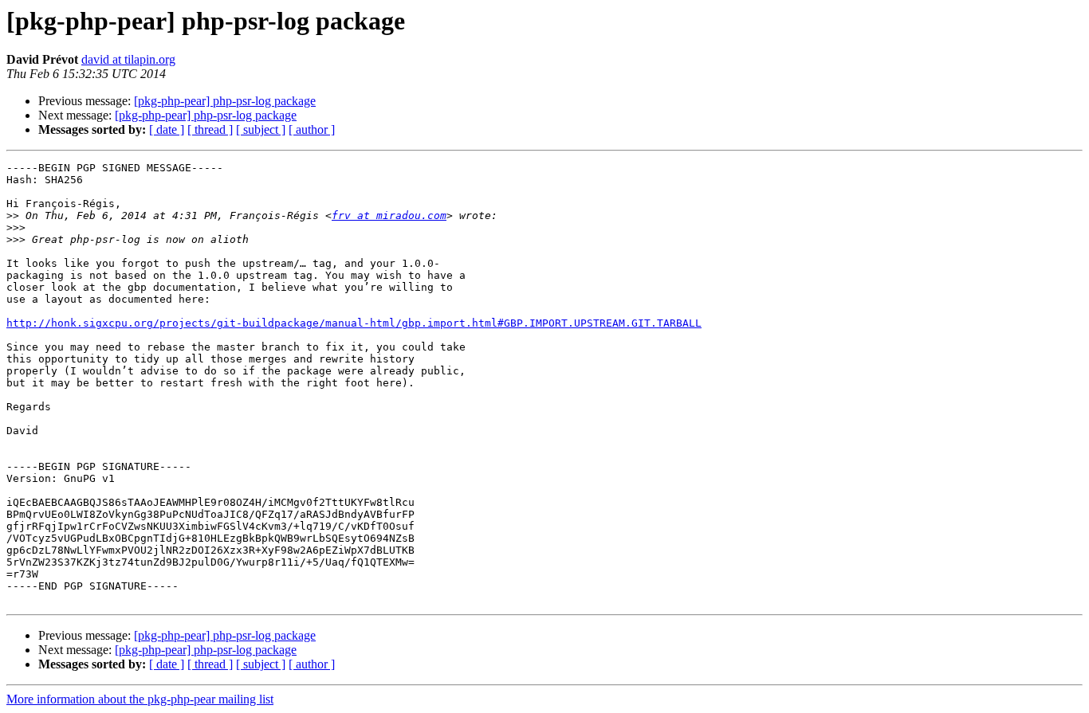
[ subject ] (260, 129)
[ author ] (312, 129)
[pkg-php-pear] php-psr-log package (225, 101)
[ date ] (166, 129)
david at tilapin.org (128, 59)
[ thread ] (210, 129)
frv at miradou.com (389, 215)
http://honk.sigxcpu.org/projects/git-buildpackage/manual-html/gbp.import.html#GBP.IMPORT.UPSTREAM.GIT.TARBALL (354, 323)
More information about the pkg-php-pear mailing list (139, 699)
